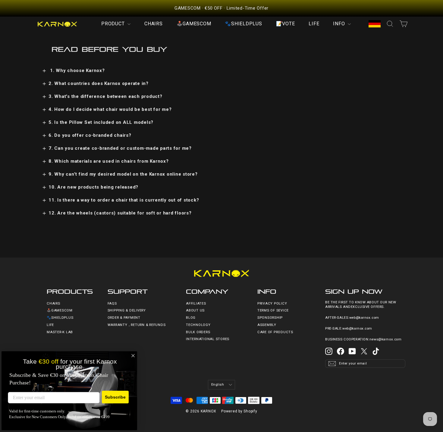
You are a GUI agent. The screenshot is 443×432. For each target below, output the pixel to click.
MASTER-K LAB (60, 332)
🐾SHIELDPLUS (243, 24)
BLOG (191, 318)
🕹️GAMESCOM (194, 24)
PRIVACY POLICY (272, 303)
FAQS (112, 303)
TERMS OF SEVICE (273, 310)
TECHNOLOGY (198, 325)
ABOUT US (195, 310)
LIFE (314, 24)
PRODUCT (113, 24)
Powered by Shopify (239, 411)
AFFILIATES (196, 303)
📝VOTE (285, 24)
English (217, 385)
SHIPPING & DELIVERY (127, 310)
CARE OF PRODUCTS (275, 332)
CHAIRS (153, 24)
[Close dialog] (133, 355)
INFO (339, 24)
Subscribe (115, 397)
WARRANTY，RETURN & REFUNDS (137, 325)
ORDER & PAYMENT (124, 318)
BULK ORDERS (198, 332)
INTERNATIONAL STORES (207, 339)
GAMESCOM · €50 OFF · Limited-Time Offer (221, 8)
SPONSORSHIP (270, 318)
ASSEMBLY (266, 325)
